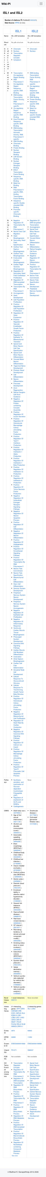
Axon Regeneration (18, 389)
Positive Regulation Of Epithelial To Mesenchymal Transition (18, 337)
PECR (19, 1022)
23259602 (16, 881)
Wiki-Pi (6, 3)
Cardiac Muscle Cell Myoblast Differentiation (19, 652)
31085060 (16, 901)
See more (15, 1156)
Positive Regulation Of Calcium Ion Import (18, 743)
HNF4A (18, 1013)
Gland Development (34, 1114)
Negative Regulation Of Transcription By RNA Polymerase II (19, 224)
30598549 (16, 923)
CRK (19, 1011)
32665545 (16, 850)
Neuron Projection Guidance (33, 1107)
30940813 (16, 832)
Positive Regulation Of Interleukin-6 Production (18, 479)
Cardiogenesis (18, 806)
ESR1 (13, 1013)
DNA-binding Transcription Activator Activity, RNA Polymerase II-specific (18, 133)
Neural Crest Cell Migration (19, 232)
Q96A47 (30, 1050)
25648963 (16, 973)
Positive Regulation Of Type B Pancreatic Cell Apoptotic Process (18, 770)
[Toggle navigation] (41, 3)
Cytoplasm (17, 60)
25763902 (16, 870)
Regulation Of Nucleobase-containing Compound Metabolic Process (18, 1147)
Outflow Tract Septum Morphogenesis (18, 249)
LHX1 (18, 1017)
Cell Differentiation (18, 375)
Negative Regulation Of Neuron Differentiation (18, 534)
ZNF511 (20, 1026)
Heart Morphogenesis (18, 237)
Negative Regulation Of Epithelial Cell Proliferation (18, 613)
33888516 (16, 916)
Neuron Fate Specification (18, 574)
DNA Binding (18, 141)
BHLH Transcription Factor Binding (18, 172)
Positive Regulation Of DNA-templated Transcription (18, 1125)
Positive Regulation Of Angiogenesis (18, 542)
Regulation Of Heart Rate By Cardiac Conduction (18, 723)
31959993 (16, 984)
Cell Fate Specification (34, 1088)
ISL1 (18, 31)
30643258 (16, 841)
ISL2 (35, 31)
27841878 (16, 888)
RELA (19, 1024)
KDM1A (14, 1015)
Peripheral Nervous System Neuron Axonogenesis (19, 604)
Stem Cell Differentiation (18, 585)
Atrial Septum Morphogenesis (18, 660)
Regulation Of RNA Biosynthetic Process (18, 1088)
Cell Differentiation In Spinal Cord (35, 1082)
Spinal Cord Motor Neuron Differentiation (18, 354)
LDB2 (13, 1017)
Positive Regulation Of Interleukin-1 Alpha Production (18, 451)
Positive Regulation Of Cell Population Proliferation (18, 307)
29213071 (16, 927)
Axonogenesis (18, 293)
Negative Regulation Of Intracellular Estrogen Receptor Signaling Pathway (18, 502)
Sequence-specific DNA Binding (18, 178)
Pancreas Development (18, 384)
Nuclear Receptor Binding (16, 152)
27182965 (16, 863)
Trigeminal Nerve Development (19, 367)
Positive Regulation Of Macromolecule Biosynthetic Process (18, 1135)
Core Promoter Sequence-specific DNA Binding (18, 122)
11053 (30, 1037)
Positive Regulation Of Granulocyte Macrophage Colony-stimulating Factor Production (18, 426)
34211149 (16, 821)
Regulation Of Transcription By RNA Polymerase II (19, 1072)
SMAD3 (14, 1026)
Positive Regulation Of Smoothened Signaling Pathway (18, 550)
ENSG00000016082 (18, 1043)
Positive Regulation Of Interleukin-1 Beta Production (19, 461)
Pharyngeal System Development (18, 639)
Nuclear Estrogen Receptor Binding (16, 164)
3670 (13, 1030)
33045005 (16, 857)
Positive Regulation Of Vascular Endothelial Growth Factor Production (18, 325)
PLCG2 (13, 1024)
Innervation (17, 656)
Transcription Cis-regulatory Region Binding (18, 75)
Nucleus (16, 51)
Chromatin (17, 49)
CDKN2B (14, 1011)
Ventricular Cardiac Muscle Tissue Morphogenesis (19, 631)
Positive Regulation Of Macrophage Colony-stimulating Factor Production (18, 756)
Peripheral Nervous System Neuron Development (19, 596)
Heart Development (18, 296)
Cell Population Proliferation (18, 301)
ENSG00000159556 (35, 1043)
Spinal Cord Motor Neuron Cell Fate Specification (18, 347)
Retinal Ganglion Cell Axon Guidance (19, 394)
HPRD (17, 23)
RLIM (23, 1024)
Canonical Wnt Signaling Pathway (18, 645)
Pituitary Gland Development (18, 371)
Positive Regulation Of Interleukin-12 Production (18, 470)
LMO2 (13, 1019)
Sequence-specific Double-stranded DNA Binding (19, 204)
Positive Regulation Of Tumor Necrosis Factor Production (19, 489)
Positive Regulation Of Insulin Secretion (19, 414)
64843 (30, 1030)
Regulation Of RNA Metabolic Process (18, 1118)
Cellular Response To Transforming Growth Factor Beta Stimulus (18, 689)
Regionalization (35, 1111)
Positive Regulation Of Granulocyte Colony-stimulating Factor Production (18, 703)
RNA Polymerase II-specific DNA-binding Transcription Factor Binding (18, 193)
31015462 (33, 824)
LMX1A (18, 1019)
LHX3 (22, 1017)
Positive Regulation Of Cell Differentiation (18, 525)
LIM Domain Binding (17, 157)
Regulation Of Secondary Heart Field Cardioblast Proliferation (19, 274)
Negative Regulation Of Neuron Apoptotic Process (18, 515)
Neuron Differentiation (18, 380)
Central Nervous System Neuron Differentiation (35, 1093)
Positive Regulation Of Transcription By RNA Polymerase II (19, 561)
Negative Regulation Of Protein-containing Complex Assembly (18, 404)
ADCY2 (14, 1000)
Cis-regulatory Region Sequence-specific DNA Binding (18, 112)
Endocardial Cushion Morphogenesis (18, 260)
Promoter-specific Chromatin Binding (17, 212)
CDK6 (22, 1008)
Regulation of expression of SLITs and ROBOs (18, 800)
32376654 (16, 813)
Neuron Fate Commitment (18, 569)
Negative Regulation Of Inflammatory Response (18, 622)
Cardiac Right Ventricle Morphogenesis (18, 266)
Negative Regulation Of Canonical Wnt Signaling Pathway (18, 733)
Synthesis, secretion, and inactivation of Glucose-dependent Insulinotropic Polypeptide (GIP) (18, 787)
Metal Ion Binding (16, 184)
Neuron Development (34, 285)
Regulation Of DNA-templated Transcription (18, 282)
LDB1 (19, 1015)
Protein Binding (18, 148)
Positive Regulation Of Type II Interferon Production (18, 440)
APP (18, 1008)
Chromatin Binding (17, 144)
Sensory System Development (19, 589)
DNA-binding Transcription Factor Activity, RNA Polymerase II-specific (18, 100)
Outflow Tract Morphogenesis (18, 254)
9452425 (33, 20)
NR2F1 (13, 1022)
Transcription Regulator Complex (18, 55)
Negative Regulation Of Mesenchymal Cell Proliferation (19, 715)
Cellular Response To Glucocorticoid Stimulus (18, 679)
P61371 (14, 1050)
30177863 (33, 815)
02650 (13, 1037)
